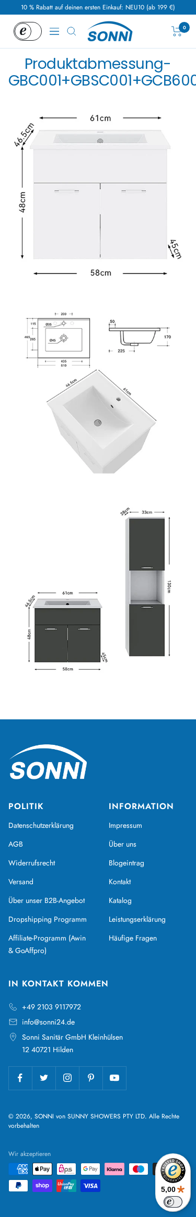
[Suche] (71, 31)
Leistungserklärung (137, 919)
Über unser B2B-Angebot (46, 900)
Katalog (120, 900)
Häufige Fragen (133, 938)
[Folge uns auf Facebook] (20, 1078)
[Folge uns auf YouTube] (114, 1078)
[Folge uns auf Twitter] (43, 1078)
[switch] (173, 1202)
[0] (176, 31)
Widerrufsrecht (31, 863)
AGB (15, 844)
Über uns (122, 844)
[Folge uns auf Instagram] (67, 1078)
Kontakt (120, 881)
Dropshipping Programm (47, 919)
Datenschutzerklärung (41, 825)
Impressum (125, 825)
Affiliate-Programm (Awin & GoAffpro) (47, 944)
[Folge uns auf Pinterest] (90, 1078)
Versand (20, 881)
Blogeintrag (126, 863)
